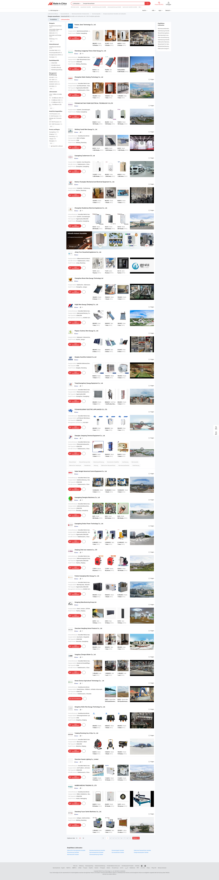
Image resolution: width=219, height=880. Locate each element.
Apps (160, 10)
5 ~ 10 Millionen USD (56, 100)
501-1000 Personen (55, 124)
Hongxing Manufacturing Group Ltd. (86, 602)
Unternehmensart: (73, 57)
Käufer (144, 10)
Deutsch (96, 867)
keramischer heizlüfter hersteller (130, 7)
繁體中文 (74, 867)
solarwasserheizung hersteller (114, 7)
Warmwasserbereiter (123, 465)
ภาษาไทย (142, 867)
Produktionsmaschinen (55, 26)
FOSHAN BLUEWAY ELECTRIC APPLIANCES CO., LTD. (91, 409)
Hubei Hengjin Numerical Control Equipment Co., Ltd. (91, 471)
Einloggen (168, 4)
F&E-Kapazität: (72, 62)
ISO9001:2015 (54, 82)
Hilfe (153, 10)
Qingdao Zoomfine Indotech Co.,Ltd (85, 357)
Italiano (108, 867)
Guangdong (54, 132)
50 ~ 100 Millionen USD (55, 105)
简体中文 (68, 867)
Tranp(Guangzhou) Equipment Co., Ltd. (89, 383)
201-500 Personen (55, 122)
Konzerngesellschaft (55, 52)
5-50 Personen (54, 114)
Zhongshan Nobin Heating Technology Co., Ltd (89, 77)
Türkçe (148, 867)
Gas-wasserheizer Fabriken (118, 852)
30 (80, 838)
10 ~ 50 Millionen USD (56, 98)
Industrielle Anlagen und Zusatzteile (55, 30)
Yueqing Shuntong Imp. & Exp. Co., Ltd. (86, 733)
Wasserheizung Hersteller (73, 852)
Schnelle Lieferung (56, 67)
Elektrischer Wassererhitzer (108, 465)
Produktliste (53, 19)
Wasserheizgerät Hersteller (118, 850)
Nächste (135, 838)
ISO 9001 (53, 77)
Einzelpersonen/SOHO (56, 55)
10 (76, 838)
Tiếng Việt (153, 867)
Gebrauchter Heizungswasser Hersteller (76, 850)
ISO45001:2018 (54, 84)
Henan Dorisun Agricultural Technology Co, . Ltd (89, 681)
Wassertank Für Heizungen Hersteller (167, 44)
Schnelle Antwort (55, 65)
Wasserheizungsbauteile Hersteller (167, 33)
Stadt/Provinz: (72, 33)
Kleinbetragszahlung (56, 69)
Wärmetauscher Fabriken (73, 854)
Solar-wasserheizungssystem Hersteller (168, 37)
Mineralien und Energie (55, 35)
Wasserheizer (72, 462)
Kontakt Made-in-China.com (113, 865)
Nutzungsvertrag (89, 865)
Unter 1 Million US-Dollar (55, 94)
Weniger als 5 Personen (55, 118)
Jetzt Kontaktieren (75, 38)
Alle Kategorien (54, 10)
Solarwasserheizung (98, 462)
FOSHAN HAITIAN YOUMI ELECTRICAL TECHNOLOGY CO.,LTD (94, 103)
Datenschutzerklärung (100, 865)
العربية (126, 867)
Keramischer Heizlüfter (113, 462)
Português (102, 867)
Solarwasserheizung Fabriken (96, 854)
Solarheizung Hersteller (164, 31)
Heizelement (87, 465)
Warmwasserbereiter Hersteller (166, 28)
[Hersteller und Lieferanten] (57, 3)
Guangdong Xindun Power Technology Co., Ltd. (89, 524)
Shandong (53, 136)
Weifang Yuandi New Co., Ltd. (86, 129)
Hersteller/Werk (55, 50)
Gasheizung (125, 462)
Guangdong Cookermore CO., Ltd (85, 156)
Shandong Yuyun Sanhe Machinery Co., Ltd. (88, 812)
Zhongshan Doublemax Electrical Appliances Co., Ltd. (91, 208)
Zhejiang (53, 134)
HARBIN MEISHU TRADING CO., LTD (85, 785)
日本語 (79, 867)
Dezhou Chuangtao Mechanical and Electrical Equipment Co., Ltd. (95, 182)
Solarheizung (135, 465)
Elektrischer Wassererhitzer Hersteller (142, 850)
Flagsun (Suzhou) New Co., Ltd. (86, 331)
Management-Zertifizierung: (75, 317)
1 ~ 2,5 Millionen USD (56, 102)
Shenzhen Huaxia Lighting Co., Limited (86, 759)
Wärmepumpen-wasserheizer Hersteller (168, 35)
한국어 (121, 867)
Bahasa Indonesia (162, 867)
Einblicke (137, 865)
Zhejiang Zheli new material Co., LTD (86, 550)
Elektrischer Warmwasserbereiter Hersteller (169, 42)
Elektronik (53, 33)
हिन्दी (138, 867)
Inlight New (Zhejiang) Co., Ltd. (86, 304)
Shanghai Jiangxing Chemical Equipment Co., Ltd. (90, 436)
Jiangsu (52, 138)
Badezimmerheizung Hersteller (166, 46)
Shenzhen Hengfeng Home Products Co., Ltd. (88, 628)
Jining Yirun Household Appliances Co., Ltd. (88, 252)
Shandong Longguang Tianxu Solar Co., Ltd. (90, 51)
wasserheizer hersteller (85, 7)
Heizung (96, 465)
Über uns (75, 865)
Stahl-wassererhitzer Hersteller (96, 852)
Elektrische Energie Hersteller (165, 48)
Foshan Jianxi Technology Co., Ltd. (85, 25)
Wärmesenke (134, 462)
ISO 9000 (53, 86)
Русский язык (115, 867)
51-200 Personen (55, 116)
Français (85, 867)
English (63, 867)
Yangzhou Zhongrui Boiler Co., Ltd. (85, 654)
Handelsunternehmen (55, 47)
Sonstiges (53, 57)
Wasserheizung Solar (84, 462)
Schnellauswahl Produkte (127, 865)
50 (83, 838)
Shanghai (53, 141)
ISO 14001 (53, 79)
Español (91, 867)
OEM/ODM (54, 63)
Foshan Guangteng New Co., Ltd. (87, 576)
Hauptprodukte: (72, 31)
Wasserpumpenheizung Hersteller (97, 850)
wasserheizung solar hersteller (99, 7)
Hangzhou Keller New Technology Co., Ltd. (90, 707)
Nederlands (132, 867)
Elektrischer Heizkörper (75, 465)
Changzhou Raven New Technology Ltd (89, 278)
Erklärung (81, 865)
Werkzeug (53, 39)
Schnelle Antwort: (72, 90)
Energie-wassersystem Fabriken (141, 852)
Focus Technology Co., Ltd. (108, 871)
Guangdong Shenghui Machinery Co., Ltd (87, 497)
